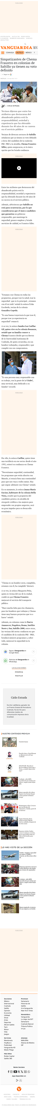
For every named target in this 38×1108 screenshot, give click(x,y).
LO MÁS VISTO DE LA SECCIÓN (17, 847)
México (29, 52)
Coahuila (10, 52)
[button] (2, 53)
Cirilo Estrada (13, 106)
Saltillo (19, 52)
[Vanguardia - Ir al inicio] (19, 48)
